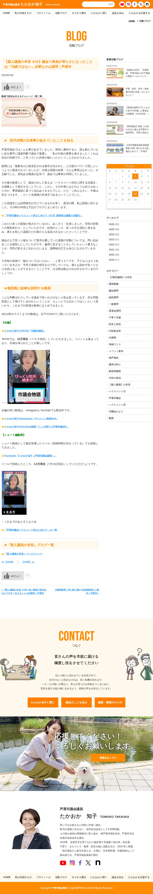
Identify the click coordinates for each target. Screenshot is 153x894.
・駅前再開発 (114, 371)
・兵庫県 (111, 337)
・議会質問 (112, 290)
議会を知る (118, 13)
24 (135, 194)
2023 (111, 239)
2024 (111, 234)
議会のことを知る (76, 702)
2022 (111, 244)
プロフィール (43, 13)
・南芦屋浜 (112, 357)
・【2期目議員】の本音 (119, 277)
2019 (111, 260)
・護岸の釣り (114, 364)
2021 (111, 249)
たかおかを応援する (139, 13)
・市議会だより (115, 411)
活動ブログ (61, 13)
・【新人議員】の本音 (118, 384)
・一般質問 (112, 304)
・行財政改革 (114, 331)
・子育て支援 (114, 317)
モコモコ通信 (79, 13)
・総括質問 (112, 297)
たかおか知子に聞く (43, 702)
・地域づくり (114, 344)
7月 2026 (129, 166)
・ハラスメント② (116, 404)
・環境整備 (112, 284)
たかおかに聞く (99, 13)
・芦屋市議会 (114, 398)
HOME (6, 13)
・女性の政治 (114, 378)
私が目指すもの (23, 13)
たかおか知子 (31, 4)
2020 (111, 254)
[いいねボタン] (12, 86)
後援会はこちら (108, 757)
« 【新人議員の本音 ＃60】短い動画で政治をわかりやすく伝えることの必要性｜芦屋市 (24, 591)
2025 (111, 229)
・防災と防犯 (114, 324)
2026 (111, 224)
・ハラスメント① (116, 391)
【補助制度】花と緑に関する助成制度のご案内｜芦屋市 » (76, 591)
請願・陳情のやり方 (110, 702)
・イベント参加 (115, 351)
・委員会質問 (114, 311)
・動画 (110, 418)
